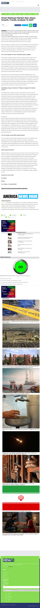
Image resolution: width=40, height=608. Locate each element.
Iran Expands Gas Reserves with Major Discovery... (16, 511)
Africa (24, 14)
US (4, 14)
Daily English (6, 582)
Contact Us (5, 575)
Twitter (9, 594)
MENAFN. (8, 604)
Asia (19, 14)
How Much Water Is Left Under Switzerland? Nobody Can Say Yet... (20, 430)
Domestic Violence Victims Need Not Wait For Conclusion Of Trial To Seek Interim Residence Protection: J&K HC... (20, 367)
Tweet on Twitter (25, 25)
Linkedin (9, 599)
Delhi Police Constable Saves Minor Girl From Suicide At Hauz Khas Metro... (20, 322)
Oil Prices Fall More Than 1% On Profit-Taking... (15, 394)
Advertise (5, 577)
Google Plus (10, 596)
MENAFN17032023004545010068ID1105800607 (14, 188)
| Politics (30, 14)
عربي (17, 1)
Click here (10, 566)
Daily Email (10, 597)
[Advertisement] (20, 9)
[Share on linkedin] (35, 25)
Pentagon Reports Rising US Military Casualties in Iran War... (20, 348)
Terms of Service (6, 572)
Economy (36, 14)
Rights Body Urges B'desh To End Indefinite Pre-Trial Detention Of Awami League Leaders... (18, 484)
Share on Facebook (18, 25)
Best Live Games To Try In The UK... (6, 278)
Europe (10, 14)
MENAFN (4, 30)
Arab (15, 14)
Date (3, 24)
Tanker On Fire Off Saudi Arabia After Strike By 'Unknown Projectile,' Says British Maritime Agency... (19, 453)
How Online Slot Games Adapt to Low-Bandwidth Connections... (11, 280)
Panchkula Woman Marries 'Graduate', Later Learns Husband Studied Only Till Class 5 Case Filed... (20, 534)
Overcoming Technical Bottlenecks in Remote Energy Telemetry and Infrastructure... (14, 282)
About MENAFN (6, 578)
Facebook (9, 593)
